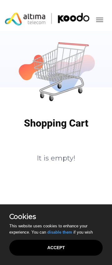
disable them (59, 232)
